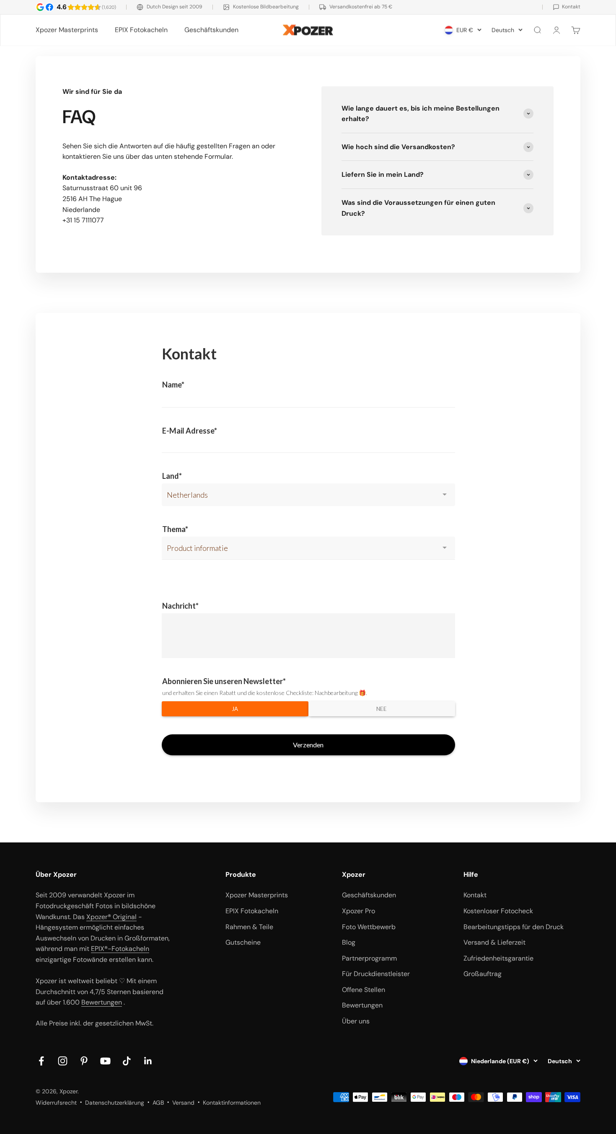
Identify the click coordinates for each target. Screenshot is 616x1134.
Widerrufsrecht (56, 1102)
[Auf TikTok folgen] (126, 1061)
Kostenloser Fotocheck (498, 911)
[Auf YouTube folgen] (105, 1061)
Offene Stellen (363, 989)
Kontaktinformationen (232, 1102)
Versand (183, 1102)
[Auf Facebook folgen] (41, 1061)
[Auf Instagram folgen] (62, 1061)
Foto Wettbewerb (369, 926)
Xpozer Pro (358, 911)
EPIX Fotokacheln (141, 30)
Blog (348, 942)
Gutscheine (243, 942)
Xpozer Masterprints (67, 30)
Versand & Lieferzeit (494, 942)
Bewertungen (101, 1002)
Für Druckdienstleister (376, 973)
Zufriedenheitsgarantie (498, 958)
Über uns (356, 1021)
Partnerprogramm (369, 958)
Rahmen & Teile (249, 926)
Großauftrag (482, 973)
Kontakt (475, 895)
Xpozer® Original (111, 916)
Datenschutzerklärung (114, 1102)
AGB (158, 1102)
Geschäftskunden (211, 30)
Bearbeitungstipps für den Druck (513, 926)
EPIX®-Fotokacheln (120, 948)
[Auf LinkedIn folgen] (148, 1061)
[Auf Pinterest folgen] (84, 1061)
